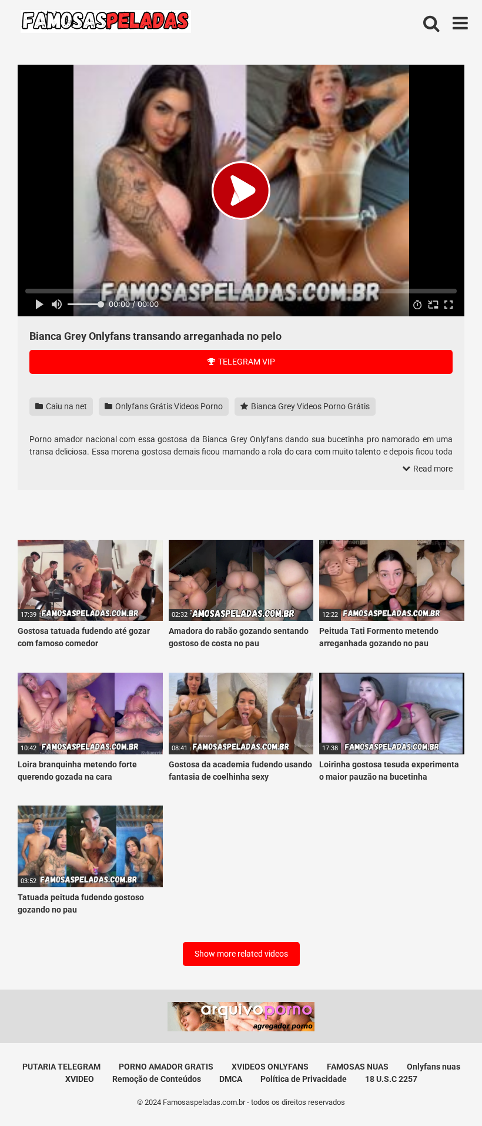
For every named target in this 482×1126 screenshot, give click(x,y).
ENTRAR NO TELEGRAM (241, 607)
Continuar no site (241, 642)
